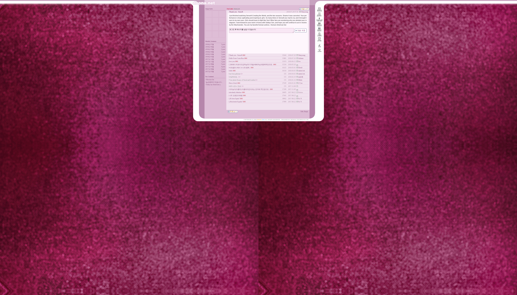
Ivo (299, 61)
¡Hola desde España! (235, 102)
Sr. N (300, 99)
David (300, 68)
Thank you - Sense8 (235, 55)
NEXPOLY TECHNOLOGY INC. (300, 119)
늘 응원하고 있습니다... (214, 82)
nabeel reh (301, 71)
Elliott (300, 80)
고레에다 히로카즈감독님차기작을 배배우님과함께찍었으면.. (251, 64)
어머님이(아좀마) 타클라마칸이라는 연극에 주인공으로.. (249, 89)
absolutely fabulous (235, 92)
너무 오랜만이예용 (235, 95)
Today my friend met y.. (213, 85)
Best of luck (233, 83)
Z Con (300, 83)
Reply (306, 111)
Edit (302, 111)
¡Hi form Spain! (234, 99)
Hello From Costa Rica (236, 58)
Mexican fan (210, 80)
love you (232, 61)
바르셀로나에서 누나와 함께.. (239, 68)
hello (230, 71)
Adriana (300, 58)
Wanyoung (304, 12)
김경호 (300, 77)
